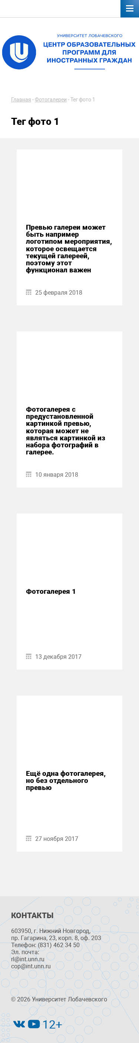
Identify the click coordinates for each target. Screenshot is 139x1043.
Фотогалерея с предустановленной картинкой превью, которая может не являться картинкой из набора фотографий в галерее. (65, 431)
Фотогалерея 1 (51, 591)
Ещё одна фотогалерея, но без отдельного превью (66, 780)
